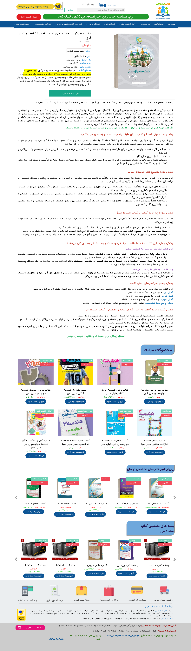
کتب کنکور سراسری (94, 24)
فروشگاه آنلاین (159, 24)
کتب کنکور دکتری (109, 24)
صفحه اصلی (171, 24)
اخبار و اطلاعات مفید (22, 24)
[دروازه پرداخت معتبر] (21, 620)
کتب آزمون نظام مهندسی (43, 24)
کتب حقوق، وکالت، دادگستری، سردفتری (69, 24)
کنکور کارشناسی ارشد (127, 24)
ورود (92, 4)
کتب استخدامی (145, 24)
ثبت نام (85, 4)
